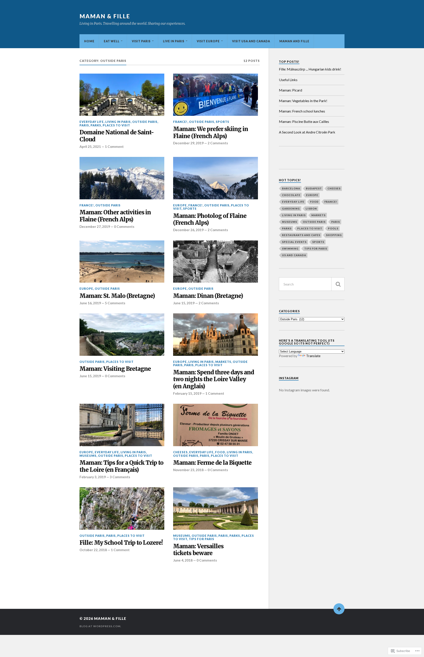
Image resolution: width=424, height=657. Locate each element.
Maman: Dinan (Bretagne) (208, 296)
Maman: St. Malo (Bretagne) (117, 296)
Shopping (334, 235)
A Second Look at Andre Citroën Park (307, 132)
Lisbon (311, 208)
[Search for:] (311, 284)
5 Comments (115, 303)
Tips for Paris (201, 539)
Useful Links (288, 80)
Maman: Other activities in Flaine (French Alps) (115, 216)
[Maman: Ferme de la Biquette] (215, 425)
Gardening (291, 208)
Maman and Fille (294, 41)
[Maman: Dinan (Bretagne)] (215, 261)
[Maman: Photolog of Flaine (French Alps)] (215, 178)
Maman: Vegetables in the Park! (303, 101)
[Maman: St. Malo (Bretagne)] (122, 261)
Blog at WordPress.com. (100, 626)
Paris (84, 125)
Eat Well (111, 41)
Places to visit (116, 125)
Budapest (314, 188)
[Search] (337, 284)
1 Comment (114, 147)
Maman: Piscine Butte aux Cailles (304, 121)
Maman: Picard (290, 90)
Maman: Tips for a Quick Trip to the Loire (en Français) (121, 466)
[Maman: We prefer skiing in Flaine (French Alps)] (215, 95)
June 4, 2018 (183, 560)
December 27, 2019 (95, 227)
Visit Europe (208, 41)
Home (89, 41)
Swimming (290, 248)
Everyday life (92, 122)
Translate (313, 356)
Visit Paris (141, 41)
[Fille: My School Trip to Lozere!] (122, 508)
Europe (180, 205)
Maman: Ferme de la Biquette (212, 462)
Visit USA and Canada (251, 41)
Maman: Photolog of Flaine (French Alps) (209, 220)
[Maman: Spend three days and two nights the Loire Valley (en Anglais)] (215, 334)
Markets (223, 362)
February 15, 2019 (187, 393)
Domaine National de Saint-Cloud (117, 136)
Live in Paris (173, 41)
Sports (222, 122)
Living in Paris (118, 122)
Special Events (294, 241)
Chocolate (291, 195)
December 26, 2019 (188, 230)
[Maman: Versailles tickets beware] (215, 508)
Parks (96, 125)
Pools (333, 228)
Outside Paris (144, 122)
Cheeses (180, 452)
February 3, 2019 (93, 477)
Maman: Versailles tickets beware (198, 550)
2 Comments (218, 143)
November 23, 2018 (188, 470)
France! (180, 122)
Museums (88, 455)
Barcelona (291, 188)
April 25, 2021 (90, 147)
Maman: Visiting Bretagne (115, 369)
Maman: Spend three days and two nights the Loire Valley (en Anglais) (213, 379)
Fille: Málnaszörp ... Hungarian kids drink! (310, 69)
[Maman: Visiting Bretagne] (122, 334)
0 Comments (124, 227)
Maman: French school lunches (302, 111)
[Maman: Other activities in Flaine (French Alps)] (122, 178)
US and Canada (294, 255)
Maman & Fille (105, 16)
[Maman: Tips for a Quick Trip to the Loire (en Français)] (122, 425)
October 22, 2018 (93, 550)
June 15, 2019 (184, 303)
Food (220, 452)
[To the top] (338, 608)
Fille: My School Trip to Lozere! (121, 542)
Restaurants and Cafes (301, 235)
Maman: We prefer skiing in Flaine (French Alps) (210, 133)
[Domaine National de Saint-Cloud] (122, 95)
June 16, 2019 (90, 303)
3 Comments (120, 477)
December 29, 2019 (188, 143)
